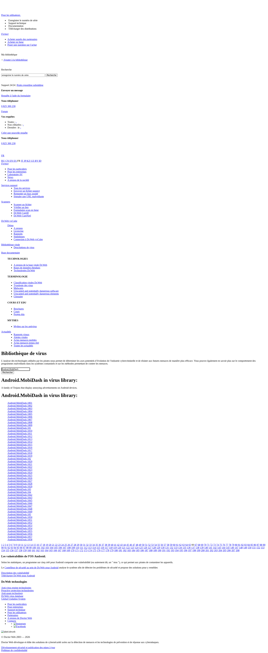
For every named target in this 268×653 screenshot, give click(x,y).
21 (53, 544)
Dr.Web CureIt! (21, 213)
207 (233, 550)
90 (2, 547)
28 (75, 544)
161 (33, 550)
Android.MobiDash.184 (19, 492)
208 (237, 550)
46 (131, 544)
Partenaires (12, 615)
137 (193, 547)
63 (183, 544)
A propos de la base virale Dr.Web (30, 265)
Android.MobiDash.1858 (19, 539)
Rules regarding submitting (30, 85)
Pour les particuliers (17, 169)
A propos (18, 228)
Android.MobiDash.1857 (19, 536)
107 (64, 547)
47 (134, 544)
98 (27, 547)
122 (128, 547)
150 (249, 547)
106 (60, 547)
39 (109, 544)
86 (255, 544)
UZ (33, 161)
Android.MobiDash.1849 (19, 511)
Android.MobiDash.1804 (19, 411)
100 (34, 547)
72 (211, 544)
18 (44, 544)
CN (7, 161)
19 (47, 544)
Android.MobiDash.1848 (19, 509)
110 (77, 547)
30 (81, 544)
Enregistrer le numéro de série (23, 20)
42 (118, 544)
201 (207, 550)
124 (136, 547)
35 (96, 544)
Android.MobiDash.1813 (19, 439)
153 (262, 547)
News (10, 177)
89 (264, 544)
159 (25, 550)
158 (20, 550)
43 (121, 544)
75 (220, 544)
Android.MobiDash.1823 (19, 470)
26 (68, 544)
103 (47, 547)
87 (258, 544)
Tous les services (22, 188)
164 (46, 550)
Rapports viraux (21, 334)
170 (72, 550)
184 (133, 550)
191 (164, 550)
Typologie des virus (23, 285)
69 (202, 544)
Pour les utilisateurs (16, 612)
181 (120, 550)
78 (230, 544)
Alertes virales (21, 337)
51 (146, 544)
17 (41, 544)
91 (5, 547)
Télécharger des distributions (22, 28)
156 (12, 550)
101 (38, 547)
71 (208, 544)
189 (155, 550)
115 (98, 547)
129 (158, 547)
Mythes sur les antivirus (25, 326)
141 (210, 547)
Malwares (18, 288)
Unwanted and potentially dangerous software (36, 291)
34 (93, 544)
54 (155, 544)
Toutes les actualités (23, 345)
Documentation (15, 26)
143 (219, 547)
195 (181, 550)
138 (197, 547)
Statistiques (19, 236)
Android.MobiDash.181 (19, 428)
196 (185, 550)
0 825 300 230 (8, 106)
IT (22, 161)
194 (177, 550)
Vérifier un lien (21, 207)
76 (224, 544)
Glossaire (18, 296)
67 (196, 544)
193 (172, 550)
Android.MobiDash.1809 (19, 425)
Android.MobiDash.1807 (19, 419)
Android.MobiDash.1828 (19, 483)
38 (106, 544)
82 (242, 544)
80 (236, 544)
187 (146, 550)
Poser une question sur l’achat (22, 45)
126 (145, 547)
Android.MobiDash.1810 (19, 430)
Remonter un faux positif (26, 193)
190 (159, 550)
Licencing (18, 231)
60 (174, 544)
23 (59, 544)
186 (142, 550)
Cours (17, 311)
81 (239, 544)
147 (236, 547)
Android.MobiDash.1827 (19, 481)
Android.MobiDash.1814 (19, 442)
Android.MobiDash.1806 (19, 417)
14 (31, 544)
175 (94, 550)
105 (56, 547)
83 (245, 544)
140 (206, 547)
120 (119, 547)
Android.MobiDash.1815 (19, 444)
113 (90, 547)
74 (217, 544)
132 (171, 547)
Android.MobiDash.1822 (19, 467)
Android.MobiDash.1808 (19, 422)
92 (8, 547)
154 (3, 550)
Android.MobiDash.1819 (19, 456)
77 (227, 544)
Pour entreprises (15, 607)
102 (43, 547)
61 (177, 544)
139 (202, 547)
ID (40, 161)
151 (254, 547)
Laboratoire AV (15, 174)
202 (211, 550)
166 (55, 550)
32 (87, 544)
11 (22, 544)
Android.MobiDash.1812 (19, 436)
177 (103, 550)
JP (25, 161)
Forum (4, 111)
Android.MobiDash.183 (19, 489)
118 (111, 547)
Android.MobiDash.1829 (19, 486)
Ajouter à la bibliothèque (15, 60)
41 (115, 544)
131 (167, 547)
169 (68, 550)
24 (62, 544)
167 (59, 550)
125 (141, 547)
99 (30, 547)
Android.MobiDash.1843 (19, 497)
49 (140, 544)
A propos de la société (18, 180)
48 (137, 544)
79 (233, 544)
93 (12, 547)
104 (51, 547)
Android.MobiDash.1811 (19, 433)
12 (25, 544)
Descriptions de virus (24, 247)
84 (248, 544)
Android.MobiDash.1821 (19, 464)
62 (180, 544)
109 (73, 547)
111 (81, 547)
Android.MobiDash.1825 (19, 475)
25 (65, 544)
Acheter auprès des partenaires (22, 39)
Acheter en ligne (15, 42)
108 (69, 547)
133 (176, 547)
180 (116, 550)
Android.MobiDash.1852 (19, 523)
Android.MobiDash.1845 (19, 500)
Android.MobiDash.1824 (19, 472)
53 (152, 544)
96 (21, 547)
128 (154, 547)
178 (107, 550)
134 (180, 547)
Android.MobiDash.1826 (19, 478)
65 (189, 544)
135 (184, 547)
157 (16, 550)
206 (229, 550)
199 (198, 550)
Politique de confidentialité (14, 650)
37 (103, 544)
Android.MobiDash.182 (19, 458)
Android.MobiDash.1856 (19, 534)
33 (90, 544)
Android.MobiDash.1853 (19, 525)
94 (15, 547)
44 (124, 544)
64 (186, 544)
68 (199, 544)
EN (12, 161)
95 (18, 547)
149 (245, 547)
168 (64, 550)
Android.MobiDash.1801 (19, 403)
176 (98, 550)
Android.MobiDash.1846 (19, 503)
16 (37, 544)
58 (168, 544)
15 (34, 544)
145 (228, 547)
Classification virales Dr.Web (28, 282)
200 (203, 550)
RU (3, 161)
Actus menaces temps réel (26, 343)
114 (94, 547)
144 (223, 547)
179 (112, 550)
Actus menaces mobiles (25, 340)
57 (165, 544)
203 (216, 550)
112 (85, 547)
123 (132, 547)
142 (215, 547)
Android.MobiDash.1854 (19, 528)
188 (151, 550)
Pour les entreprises (16, 171)
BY (37, 161)
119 (115, 547)
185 (138, 550)
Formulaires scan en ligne (26, 210)
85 (251, 544)
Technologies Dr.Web (24, 270)
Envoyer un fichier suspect (27, 191)
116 (102, 547)
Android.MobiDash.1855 (19, 531)
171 (77, 550)
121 (123, 547)
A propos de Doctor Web (19, 618)
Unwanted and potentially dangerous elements (36, 293)
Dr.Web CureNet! (22, 215)
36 (99, 544)
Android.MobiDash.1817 (19, 450)
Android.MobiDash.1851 (19, 520)
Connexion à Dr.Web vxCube (28, 239)
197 (190, 550)
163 (42, 550)
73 (214, 544)
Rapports (18, 233)
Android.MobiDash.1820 (19, 461)
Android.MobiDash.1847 (19, 506)
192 (168, 550)
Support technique (17, 23)
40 (112, 544)
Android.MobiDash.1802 (19, 405)
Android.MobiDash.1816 (19, 447)
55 (158, 544)
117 (106, 547)
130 (163, 547)
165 (51, 550)
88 (261, 544)
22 (56, 544)
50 (143, 544)
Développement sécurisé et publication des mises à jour (28, 647)
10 (19, 544)
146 (232, 547)
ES (15, 161)
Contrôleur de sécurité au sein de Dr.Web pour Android (31, 567)
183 (129, 550)
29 (78, 544)
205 (224, 550)
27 (72, 544)
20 (50, 544)
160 (29, 550)
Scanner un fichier (22, 204)
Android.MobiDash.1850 (19, 517)
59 (171, 544)
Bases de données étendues (27, 267)
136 (189, 547)
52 (149, 544)
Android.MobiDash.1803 (19, 408)
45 (127, 544)
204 (220, 550)
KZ (29, 161)
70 (205, 544)
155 (7, 550)
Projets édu (19, 314)
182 (125, 550)
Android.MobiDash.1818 (19, 453)
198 (194, 550)
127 (150, 547)
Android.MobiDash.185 (19, 514)
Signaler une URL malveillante (29, 196)
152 (258, 547)
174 (90, 550)
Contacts (11, 621)
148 (241, 547)
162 (38, 550)
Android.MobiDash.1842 (19, 495)
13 (28, 544)
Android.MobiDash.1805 (19, 414)
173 (85, 550)
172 (81, 550)
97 (24, 547)
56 (162, 544)
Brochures (19, 308)
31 (84, 544)
